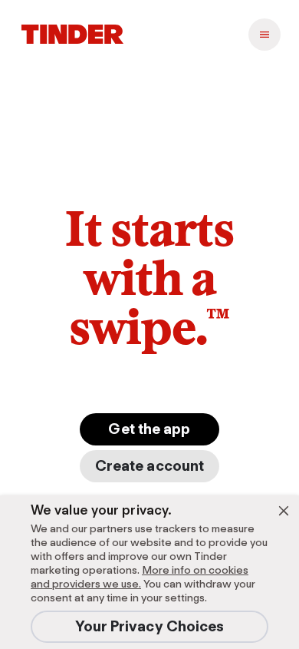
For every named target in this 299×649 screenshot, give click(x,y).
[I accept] (283, 511)
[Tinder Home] (72, 35)
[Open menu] (264, 34)
